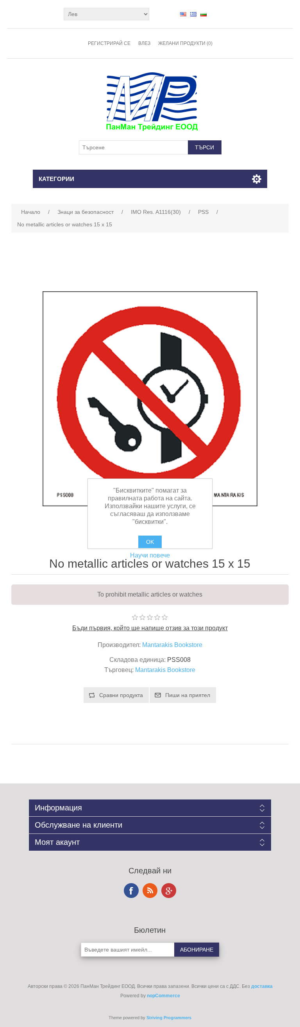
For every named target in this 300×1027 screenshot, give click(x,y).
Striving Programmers (168, 1017)
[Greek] (193, 14)
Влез (144, 43)
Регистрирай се (109, 43)
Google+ (168, 890)
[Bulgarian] (203, 14)
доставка (262, 986)
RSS (150, 890)
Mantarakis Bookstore (172, 645)
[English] (183, 14)
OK (150, 542)
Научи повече (150, 555)
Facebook (131, 890)
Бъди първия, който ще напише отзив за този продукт (150, 628)
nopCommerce (163, 995)
